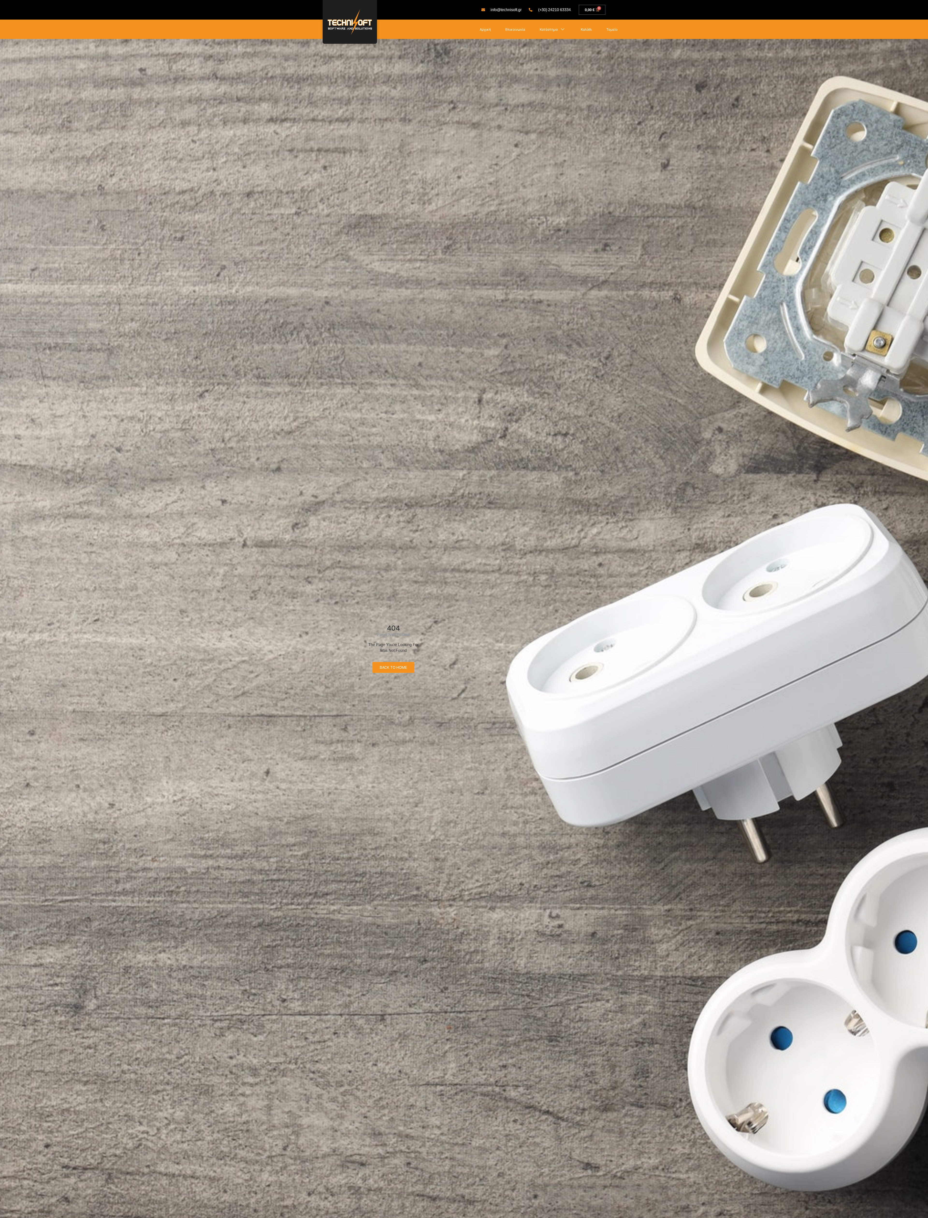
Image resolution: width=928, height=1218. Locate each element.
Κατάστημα (549, 29)
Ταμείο (611, 29)
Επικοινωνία (515, 29)
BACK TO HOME (393, 667)
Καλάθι (586, 29)
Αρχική (485, 29)
